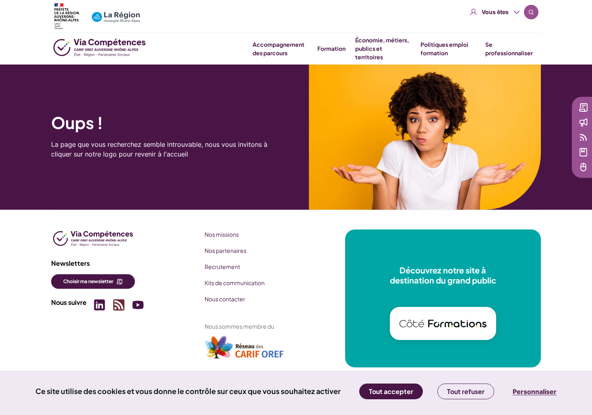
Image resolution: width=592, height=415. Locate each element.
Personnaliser (535, 392)
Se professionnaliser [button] (509, 48)
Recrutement (222, 266)
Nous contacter (225, 298)
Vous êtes (495, 11)
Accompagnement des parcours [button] (278, 48)
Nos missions (222, 234)
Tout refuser (465, 391)
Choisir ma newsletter (88, 281)
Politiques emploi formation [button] (444, 48)
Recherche (531, 12)
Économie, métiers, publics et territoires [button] (382, 48)
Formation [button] (331, 48)
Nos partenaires (225, 250)
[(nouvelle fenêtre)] (245, 350)
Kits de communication (235, 282)
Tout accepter (391, 391)
